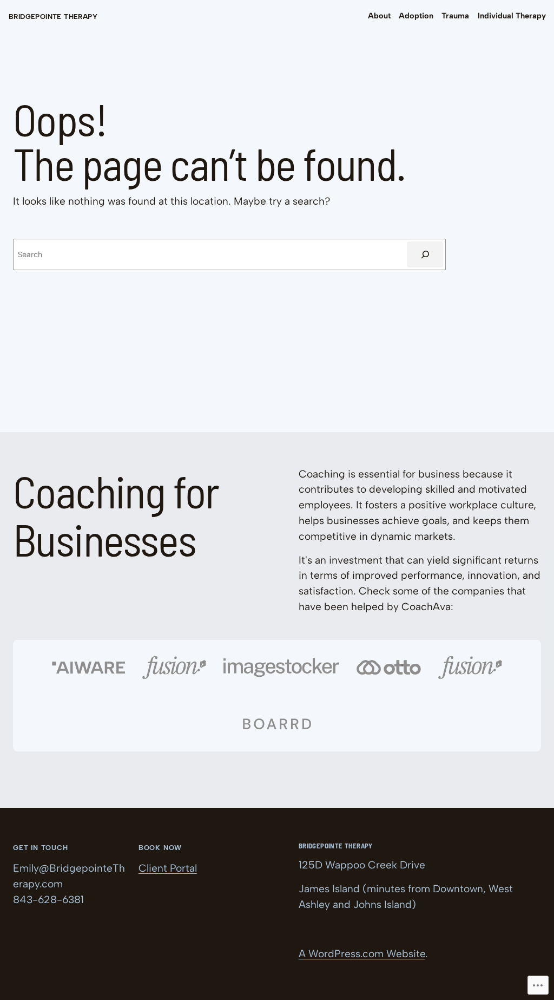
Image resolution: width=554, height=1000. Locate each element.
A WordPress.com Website (362, 953)
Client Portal (167, 868)
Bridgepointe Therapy (53, 16)
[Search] (425, 254)
